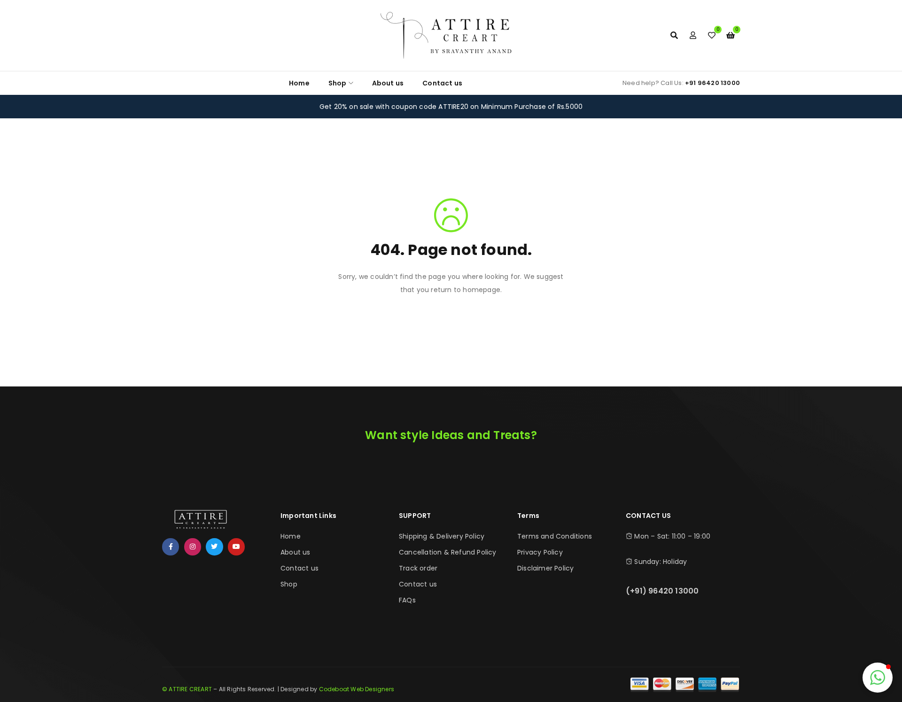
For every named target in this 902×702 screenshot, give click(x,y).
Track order (418, 568)
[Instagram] (192, 546)
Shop (288, 584)
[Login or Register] (693, 35)
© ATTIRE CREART (187, 689)
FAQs (407, 600)
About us (295, 552)
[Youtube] (236, 546)
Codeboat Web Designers (356, 689)
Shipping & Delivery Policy (441, 536)
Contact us (299, 568)
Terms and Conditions (554, 536)
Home (290, 536)
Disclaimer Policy (545, 568)
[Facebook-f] (170, 546)
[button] (878, 678)
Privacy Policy (540, 552)
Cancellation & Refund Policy (448, 552)
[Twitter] (214, 546)
